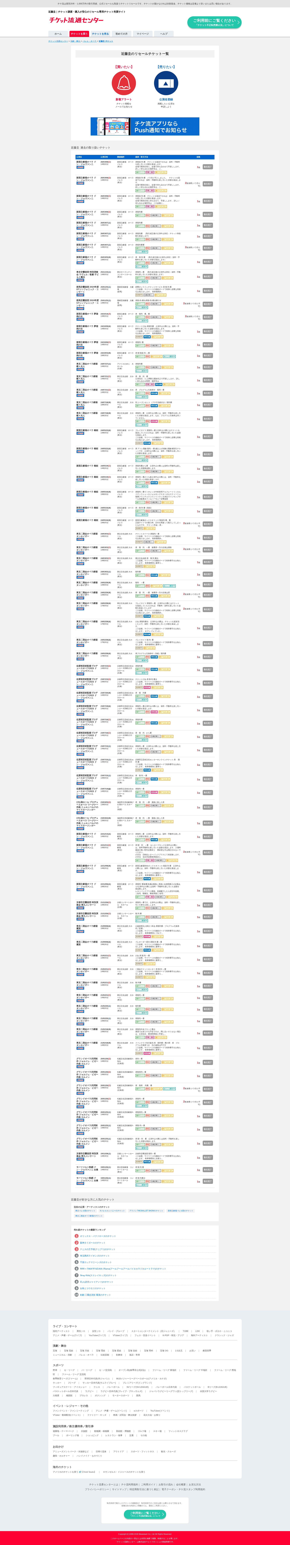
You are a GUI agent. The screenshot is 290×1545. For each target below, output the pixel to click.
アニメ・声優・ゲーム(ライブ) (67, 1335)
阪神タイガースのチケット (92, 1243)
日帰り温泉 (101, 1451)
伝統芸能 (105, 1355)
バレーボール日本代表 (166, 1387)
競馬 (138, 1395)
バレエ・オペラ (86, 1355)
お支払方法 (195, 1484)
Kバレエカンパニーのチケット (112, 1211)
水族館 (84, 1431)
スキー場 (157, 1431)
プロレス (83, 1395)
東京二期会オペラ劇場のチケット (89, 1216)
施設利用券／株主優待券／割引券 (73, 1426)
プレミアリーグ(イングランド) (137, 1383)
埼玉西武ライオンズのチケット (95, 1256)
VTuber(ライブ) (120, 1335)
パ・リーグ (87, 1370)
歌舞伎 (119, 1355)
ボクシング (100, 1395)
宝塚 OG (164, 1350)
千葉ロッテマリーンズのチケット (96, 1262)
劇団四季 (207, 1350)
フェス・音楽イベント (145, 1335)
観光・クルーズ (168, 1451)
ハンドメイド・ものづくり (89, 1456)
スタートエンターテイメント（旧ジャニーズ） (153, 1331)
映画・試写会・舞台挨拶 (125, 1415)
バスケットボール (192, 1387)
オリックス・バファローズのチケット (98, 1236)
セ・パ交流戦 (105, 1370)
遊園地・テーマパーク (63, 1431)
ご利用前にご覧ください (214, 22)
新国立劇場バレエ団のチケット (180, 1211)
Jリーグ (72, 1383)
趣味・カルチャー (61, 1456)
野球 (55, 1370)
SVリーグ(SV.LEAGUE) (138, 1387)
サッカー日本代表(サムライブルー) (99, 1383)
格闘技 (69, 1395)
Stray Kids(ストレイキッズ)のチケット (98, 1275)
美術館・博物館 (123, 1431)
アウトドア (118, 1451)
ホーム (58, 33)
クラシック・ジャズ (224, 1335)
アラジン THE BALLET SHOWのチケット (146, 1211)
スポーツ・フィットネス (142, 1451)
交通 (131, 1435)
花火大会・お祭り (151, 1415)
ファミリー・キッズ (96, 1415)
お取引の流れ (166, 1484)
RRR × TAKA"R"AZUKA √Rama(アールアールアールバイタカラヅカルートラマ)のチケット (123, 1269)
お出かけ (58, 1446)
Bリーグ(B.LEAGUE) (217, 1387)
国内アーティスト (61, 1331)
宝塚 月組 (84, 1350)
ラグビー (89, 1391)
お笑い (192, 1350)
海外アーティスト (199, 1335)
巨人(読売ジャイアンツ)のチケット (96, 1282)
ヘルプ (164, 33)
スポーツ (58, 1365)
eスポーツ (138, 1411)
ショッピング (92, 1435)
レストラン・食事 (113, 1435)
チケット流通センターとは (103, 1484)
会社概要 (181, 1484)
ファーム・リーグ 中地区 (195, 1370)
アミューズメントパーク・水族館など (71, 1451)
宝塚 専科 (148, 1350)
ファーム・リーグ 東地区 (164, 1370)
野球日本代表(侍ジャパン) (97, 1378)
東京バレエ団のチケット (85, 1211)
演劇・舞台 (59, 1345)
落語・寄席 (134, 1355)
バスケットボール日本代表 (65, 1391)
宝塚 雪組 (100, 1350)
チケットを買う (79, 33)
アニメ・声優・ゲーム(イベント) (111, 1411)
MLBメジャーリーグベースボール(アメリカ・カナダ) (141, 1378)
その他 (143, 1435)
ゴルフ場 (142, 1431)
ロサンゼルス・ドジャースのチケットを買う (124, 1472)
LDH (197, 1331)
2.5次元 (178, 1350)
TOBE (185, 1331)
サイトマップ (119, 1489)
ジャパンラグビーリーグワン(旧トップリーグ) (171, 1391)
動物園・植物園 (101, 1431)
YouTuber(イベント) (160, 1411)
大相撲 (56, 1395)
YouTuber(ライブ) (97, 1335)
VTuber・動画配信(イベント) (66, 1415)
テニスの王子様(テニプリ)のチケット (97, 1249)
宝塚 (55, 1350)
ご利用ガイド (148, 1484)
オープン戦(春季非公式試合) (132, 1370)
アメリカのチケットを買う (65, 1472)
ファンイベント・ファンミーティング (71, 1411)
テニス (97, 1387)
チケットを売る (100, 33)
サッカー (57, 1383)
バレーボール (113, 1387)
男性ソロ (81, 1331)
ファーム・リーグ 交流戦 (74, 1374)
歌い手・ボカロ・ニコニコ (219, 1331)
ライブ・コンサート (65, 1326)
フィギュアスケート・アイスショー (70, 1387)
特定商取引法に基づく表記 (144, 1489)
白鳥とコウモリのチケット (92, 1288)
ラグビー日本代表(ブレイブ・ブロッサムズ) (121, 1391)
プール (56, 1435)
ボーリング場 (72, 1435)
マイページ (143, 33)
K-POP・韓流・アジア (173, 1335)
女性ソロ (96, 1331)
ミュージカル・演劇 (62, 1355)
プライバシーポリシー (97, 1489)
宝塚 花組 (68, 1350)
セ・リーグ (69, 1370)
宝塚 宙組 (132, 1350)
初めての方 (122, 33)
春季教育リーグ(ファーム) (65, 1378)
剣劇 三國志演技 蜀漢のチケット (95, 1295)
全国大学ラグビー (208, 1391)
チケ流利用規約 (129, 1484)
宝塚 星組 (116, 1350)
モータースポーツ (120, 1395)
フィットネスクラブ (178, 1431)
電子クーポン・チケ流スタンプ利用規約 (183, 1489)
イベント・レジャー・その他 (70, 1405)
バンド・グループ (116, 1331)
